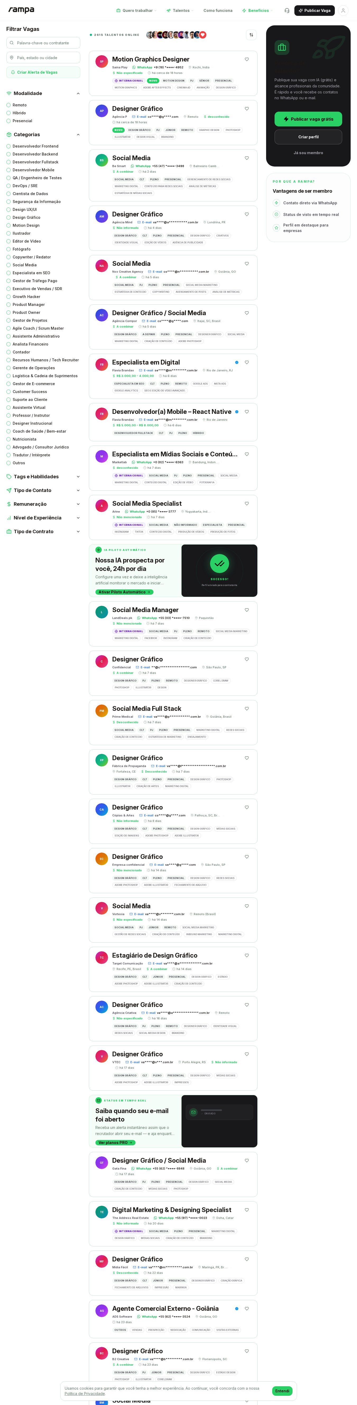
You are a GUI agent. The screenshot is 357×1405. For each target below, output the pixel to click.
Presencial (22, 121)
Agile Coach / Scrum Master (38, 328)
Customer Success (30, 391)
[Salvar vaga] (247, 59)
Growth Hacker (26, 296)
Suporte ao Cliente (30, 399)
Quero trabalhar (138, 10)
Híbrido (19, 113)
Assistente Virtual (29, 407)
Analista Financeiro (30, 344)
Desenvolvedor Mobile (33, 170)
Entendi (282, 1391)
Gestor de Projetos (30, 320)
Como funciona (218, 10)
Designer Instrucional (32, 423)
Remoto (20, 105)
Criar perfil (308, 137)
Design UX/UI (25, 209)
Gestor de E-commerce (34, 383)
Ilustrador (21, 233)
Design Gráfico (26, 217)
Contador (21, 352)
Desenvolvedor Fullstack (35, 162)
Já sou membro (308, 152)
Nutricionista (24, 439)
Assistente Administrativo (36, 336)
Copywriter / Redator (32, 257)
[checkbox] (8, 105)
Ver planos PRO (113, 1142)
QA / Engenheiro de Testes (37, 178)
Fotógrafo (22, 249)
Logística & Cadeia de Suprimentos (45, 375)
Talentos (181, 10)
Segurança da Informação (37, 201)
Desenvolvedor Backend (35, 154)
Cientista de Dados (30, 193)
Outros (19, 463)
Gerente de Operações (34, 368)
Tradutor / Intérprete (31, 455)
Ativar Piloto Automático (122, 592)
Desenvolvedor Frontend (35, 146)
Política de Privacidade (85, 1393)
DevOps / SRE (25, 185)
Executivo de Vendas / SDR (37, 288)
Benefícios (258, 10)
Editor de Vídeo (27, 241)
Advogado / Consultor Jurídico (41, 447)
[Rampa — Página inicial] (21, 10)
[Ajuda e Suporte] (287, 10)
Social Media (25, 265)
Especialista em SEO (31, 273)
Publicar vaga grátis (312, 119)
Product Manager (29, 304)
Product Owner (26, 312)
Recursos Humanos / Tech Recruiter (46, 360)
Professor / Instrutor (31, 415)
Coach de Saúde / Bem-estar (39, 431)
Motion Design (26, 225)
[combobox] (251, 35)
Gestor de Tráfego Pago (35, 280)
